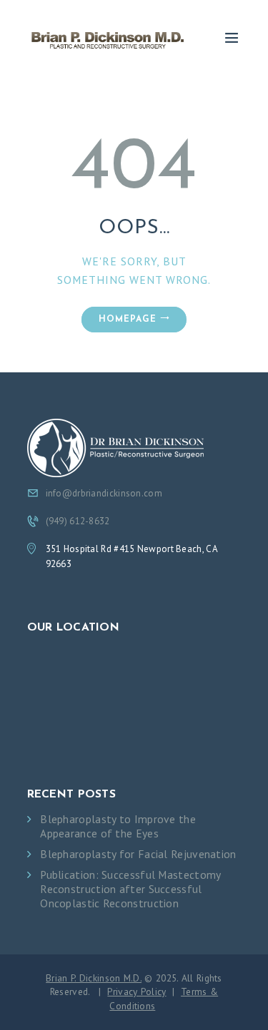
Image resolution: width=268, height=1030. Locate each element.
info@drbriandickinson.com (104, 493)
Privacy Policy (136, 991)
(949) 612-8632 (78, 521)
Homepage (128, 319)
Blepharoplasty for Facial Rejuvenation (138, 854)
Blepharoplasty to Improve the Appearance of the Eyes (118, 826)
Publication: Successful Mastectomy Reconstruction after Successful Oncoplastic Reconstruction (130, 889)
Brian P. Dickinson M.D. (94, 978)
